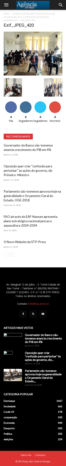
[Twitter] (33, 314)
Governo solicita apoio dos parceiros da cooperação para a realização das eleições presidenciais (29, 17)
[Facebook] (23, 314)
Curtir (11, 102)
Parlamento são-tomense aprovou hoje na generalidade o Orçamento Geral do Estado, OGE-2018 (32, 195)
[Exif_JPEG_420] (33, 74)
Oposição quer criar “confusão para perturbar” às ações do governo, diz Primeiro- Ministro (28, 170)
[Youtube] (43, 314)
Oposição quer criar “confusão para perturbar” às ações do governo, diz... (43, 356)
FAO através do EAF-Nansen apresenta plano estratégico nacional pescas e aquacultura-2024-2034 (30, 221)
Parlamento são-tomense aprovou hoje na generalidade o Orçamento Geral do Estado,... (43, 376)
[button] (6, 5)
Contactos (40, 455)
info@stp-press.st (38, 303)
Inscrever (55, 102)
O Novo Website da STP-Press (25, 242)
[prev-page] (6, 254)
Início (6, 13)
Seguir (26, 102)
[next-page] (12, 254)
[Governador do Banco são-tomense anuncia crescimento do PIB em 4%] (13, 339)
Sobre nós (26, 455)
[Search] (61, 5)
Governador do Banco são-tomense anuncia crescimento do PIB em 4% (43, 338)
